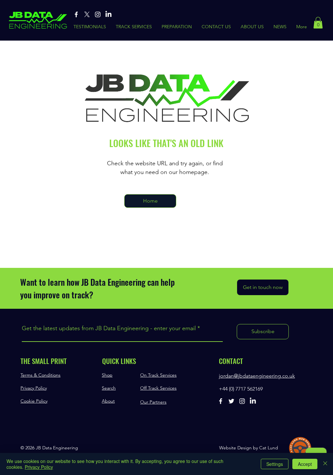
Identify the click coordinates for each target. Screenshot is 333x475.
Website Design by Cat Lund (248, 448)
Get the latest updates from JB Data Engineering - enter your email (109, 328)
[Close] (325, 464)
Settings (274, 464)
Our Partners (153, 402)
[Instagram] (97, 14)
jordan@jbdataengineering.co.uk (257, 376)
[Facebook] (76, 14)
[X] (87, 14)
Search (109, 388)
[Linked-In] (108, 14)
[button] (318, 23)
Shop (107, 375)
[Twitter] (231, 401)
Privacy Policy (33, 388)
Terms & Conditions (40, 375)
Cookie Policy (33, 401)
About (108, 401)
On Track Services (158, 375)
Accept (305, 464)
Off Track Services (158, 388)
